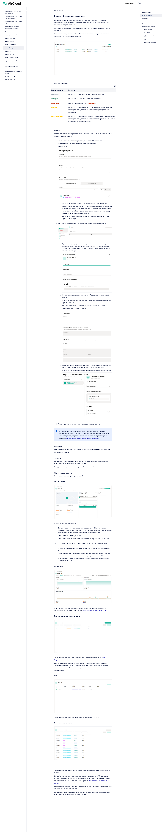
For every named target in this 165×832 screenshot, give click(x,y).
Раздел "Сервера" (9, 41)
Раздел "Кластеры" (10, 38)
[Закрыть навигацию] (26, 11)
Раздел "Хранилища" (10, 44)
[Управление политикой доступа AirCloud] (4, 71)
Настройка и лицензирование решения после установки (13, 27)
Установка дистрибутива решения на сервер (13, 12)
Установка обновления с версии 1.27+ (13, 22)
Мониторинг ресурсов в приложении (11, 67)
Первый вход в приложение (12, 31)
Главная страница (129, 3)
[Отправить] (140, 3)
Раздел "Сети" (9, 51)
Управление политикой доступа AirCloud (13, 72)
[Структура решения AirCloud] (4, 35)
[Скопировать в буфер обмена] (53, 83)
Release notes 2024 (10, 76)
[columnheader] (59, 90)
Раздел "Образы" (9, 54)
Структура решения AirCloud (12, 35)
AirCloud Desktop (58, 10)
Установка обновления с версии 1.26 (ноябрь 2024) (13, 17)
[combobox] (150, 3)
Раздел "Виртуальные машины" (13, 48)
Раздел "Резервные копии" (12, 57)
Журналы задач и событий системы (12, 61)
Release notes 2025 (10, 79)
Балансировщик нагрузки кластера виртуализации (82, 438)
